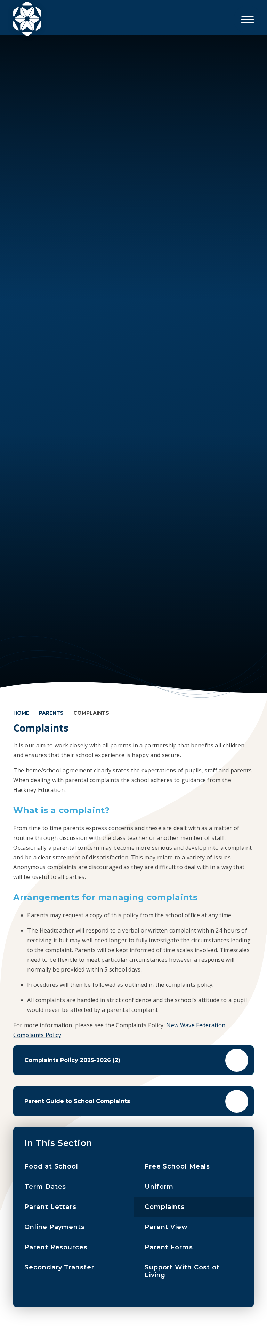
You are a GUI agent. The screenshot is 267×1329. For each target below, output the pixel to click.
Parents (51, 713)
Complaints (91, 713)
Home (21, 713)
